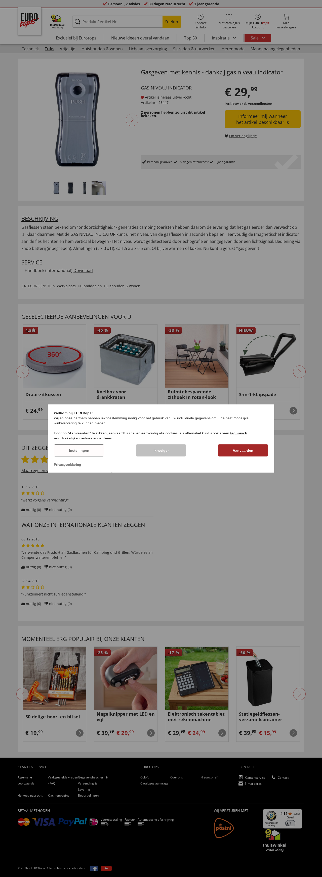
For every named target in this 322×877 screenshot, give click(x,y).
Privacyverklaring (67, 465)
